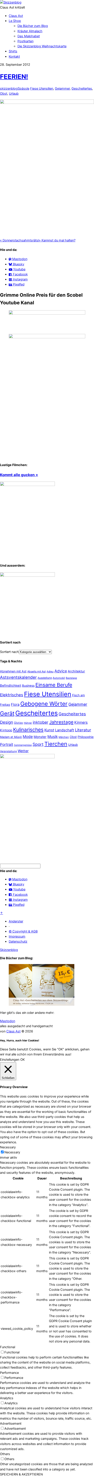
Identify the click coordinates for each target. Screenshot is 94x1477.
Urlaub (14, 94)
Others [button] (5, 1454)
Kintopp (6, 730)
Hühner (28, 722)
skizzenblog (9, 88)
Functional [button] (7, 1347)
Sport (38, 744)
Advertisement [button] (10, 1424)
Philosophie (86, 737)
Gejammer (62, 88)
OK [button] (22, 1060)
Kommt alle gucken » (19, 475)
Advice (60, 671)
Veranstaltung (8, 751)
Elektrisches (11, 694)
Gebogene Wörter (44, 703)
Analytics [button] (6, 1398)
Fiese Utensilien (41, 88)
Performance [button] (9, 1373)
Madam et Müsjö (11, 737)
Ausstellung (45, 677)
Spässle (23, 88)
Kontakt (14, 57)
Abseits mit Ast (36, 671)
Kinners (81, 722)
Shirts (13, 51)
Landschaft (64, 730)
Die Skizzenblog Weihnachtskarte (41, 46)
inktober (40, 722)
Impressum (17, 936)
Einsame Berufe (53, 685)
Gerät (7, 713)
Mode (28, 736)
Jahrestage (61, 722)
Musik (52, 736)
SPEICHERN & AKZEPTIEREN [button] (21, 1474)
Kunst (49, 730)
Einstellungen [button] (9, 1060)
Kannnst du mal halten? (57, 240)
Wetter (23, 751)
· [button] (9, 926)
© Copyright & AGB (23, 931)
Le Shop (15, 21)
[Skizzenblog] (10, 2)
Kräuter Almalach (29, 31)
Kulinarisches (28, 729)
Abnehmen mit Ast (13, 671)
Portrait (6, 744)
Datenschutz (18, 941)
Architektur (76, 671)
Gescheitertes (81, 88)
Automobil (59, 677)
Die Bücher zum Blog (32, 26)
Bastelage (71, 677)
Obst (3, 94)
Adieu (50, 671)
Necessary (12, 1152)
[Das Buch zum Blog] (27, 576)
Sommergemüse (23, 745)
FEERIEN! (14, 76)
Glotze (18, 722)
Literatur (83, 729)
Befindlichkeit (10, 686)
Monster (40, 737)
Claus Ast (16, 16)
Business (28, 685)
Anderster (16, 921)
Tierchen (55, 744)
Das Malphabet (28, 36)
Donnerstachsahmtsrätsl (19, 240)
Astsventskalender (18, 677)
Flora (15, 704)
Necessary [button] (8, 1147)
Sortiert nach (9, 652)
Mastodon (7, 1021)
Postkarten (25, 41)
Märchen (64, 737)
